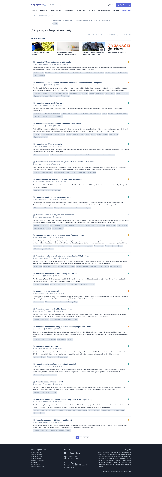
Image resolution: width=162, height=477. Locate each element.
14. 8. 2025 (49, 311)
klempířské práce (73, 154)
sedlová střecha (55, 96)
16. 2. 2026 (48, 237)
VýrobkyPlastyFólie (41, 410)
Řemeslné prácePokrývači (60, 93)
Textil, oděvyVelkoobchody (67, 266)
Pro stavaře (44, 10)
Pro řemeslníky (56, 10)
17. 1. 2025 (48, 402)
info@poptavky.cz (73, 453)
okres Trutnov (39, 126)
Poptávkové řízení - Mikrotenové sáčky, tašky (54, 62)
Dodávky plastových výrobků (47, 291)
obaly (55, 72)
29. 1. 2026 (54, 258)
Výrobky (49, 72)
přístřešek (37, 116)
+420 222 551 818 (73, 458)
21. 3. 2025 (49, 329)
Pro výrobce (68, 10)
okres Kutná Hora (40, 182)
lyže (100, 134)
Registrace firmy (37, 452)
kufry (94, 134)
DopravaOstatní (60, 134)
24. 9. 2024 (48, 422)
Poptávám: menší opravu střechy (49, 144)
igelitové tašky (84, 284)
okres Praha (38, 64)
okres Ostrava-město (41, 258)
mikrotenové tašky (95, 410)
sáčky (114, 72)
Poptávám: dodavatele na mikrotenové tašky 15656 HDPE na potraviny (64, 399)
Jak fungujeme (35, 464)
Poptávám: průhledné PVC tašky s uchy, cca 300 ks (56, 274)
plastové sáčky (123, 72)
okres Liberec (39, 329)
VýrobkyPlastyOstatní (77, 225)
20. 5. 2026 (47, 164)
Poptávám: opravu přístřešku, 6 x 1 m (51, 103)
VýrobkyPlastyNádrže (42, 284)
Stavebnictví (38, 113)
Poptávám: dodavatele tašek (47, 346)
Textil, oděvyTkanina (66, 246)
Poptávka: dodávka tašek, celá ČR (49, 382)
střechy (86, 93)
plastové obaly (88, 72)
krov (119, 93)
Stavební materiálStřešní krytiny (43, 172)
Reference (34, 462)
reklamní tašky (100, 246)
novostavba (66, 96)
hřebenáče (112, 154)
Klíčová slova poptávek (37, 460)
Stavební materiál (39, 190)
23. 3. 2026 (48, 217)
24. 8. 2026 (49, 85)
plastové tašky (112, 225)
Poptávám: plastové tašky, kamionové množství (55, 215)
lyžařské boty (114, 134)
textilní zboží (49, 249)
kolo (88, 134)
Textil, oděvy (38, 246)
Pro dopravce (80, 10)
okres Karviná (39, 311)
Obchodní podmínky (36, 454)
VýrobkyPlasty (39, 72)
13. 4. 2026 (51, 182)
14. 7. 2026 (48, 105)
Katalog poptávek (43, 15)
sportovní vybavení (79, 134)
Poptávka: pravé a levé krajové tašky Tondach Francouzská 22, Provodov (65, 162)
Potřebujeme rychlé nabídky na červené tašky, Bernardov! (59, 179)
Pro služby (91, 10)
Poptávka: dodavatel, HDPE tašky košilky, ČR (54, 420)
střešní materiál (51, 339)
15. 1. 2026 (48, 276)
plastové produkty (39, 228)
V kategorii (56, 20)
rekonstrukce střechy (121, 113)
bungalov (125, 93)
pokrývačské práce (75, 93)
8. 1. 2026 (50, 293)
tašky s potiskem (58, 228)
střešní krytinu (86, 207)
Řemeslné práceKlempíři (42, 154)
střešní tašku (92, 172)
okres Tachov (39, 85)
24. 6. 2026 (48, 146)
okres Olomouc (39, 293)
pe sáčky (55, 302)
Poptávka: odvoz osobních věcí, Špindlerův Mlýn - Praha (58, 124)
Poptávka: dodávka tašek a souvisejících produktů (56, 364)
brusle (106, 134)
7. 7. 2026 (49, 126)
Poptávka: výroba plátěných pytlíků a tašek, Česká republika (60, 235)
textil (120, 246)
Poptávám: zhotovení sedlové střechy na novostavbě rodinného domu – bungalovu (69, 83)
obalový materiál (76, 72)
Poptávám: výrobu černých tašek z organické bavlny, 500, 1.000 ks (62, 256)
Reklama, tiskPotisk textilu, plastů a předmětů (90, 266)
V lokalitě (68, 20)
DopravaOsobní (47, 134)
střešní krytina (111, 93)
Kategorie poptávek (36, 456)
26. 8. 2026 (50, 64)
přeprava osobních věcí (41, 137)
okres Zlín (38, 164)
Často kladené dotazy (37, 466)
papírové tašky (52, 357)
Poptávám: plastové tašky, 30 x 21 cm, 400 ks (54, 309)
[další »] (87, 437)
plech (105, 113)
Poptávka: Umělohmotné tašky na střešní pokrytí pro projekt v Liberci (63, 327)
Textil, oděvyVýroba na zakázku (96, 225)
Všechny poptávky (104, 10)
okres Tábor (38, 146)
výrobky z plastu (99, 72)
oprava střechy (58, 116)
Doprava (37, 134)
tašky (108, 72)
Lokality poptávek (36, 458)
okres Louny (38, 105)
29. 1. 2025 (48, 348)
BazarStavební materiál (62, 172)
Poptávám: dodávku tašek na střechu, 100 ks (53, 197)
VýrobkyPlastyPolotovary (59, 225)
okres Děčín (38, 366)
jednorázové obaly (40, 75)
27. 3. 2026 (52, 199)
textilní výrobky (39, 249)
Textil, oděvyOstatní (50, 246)
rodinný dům (100, 93)
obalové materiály (107, 410)
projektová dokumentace (41, 96)
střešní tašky (81, 172)
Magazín (116, 10)
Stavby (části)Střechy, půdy (42, 93)
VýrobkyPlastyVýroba (41, 225)
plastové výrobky (64, 72)
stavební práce (84, 113)
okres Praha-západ (40, 199)
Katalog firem (126, 10)
